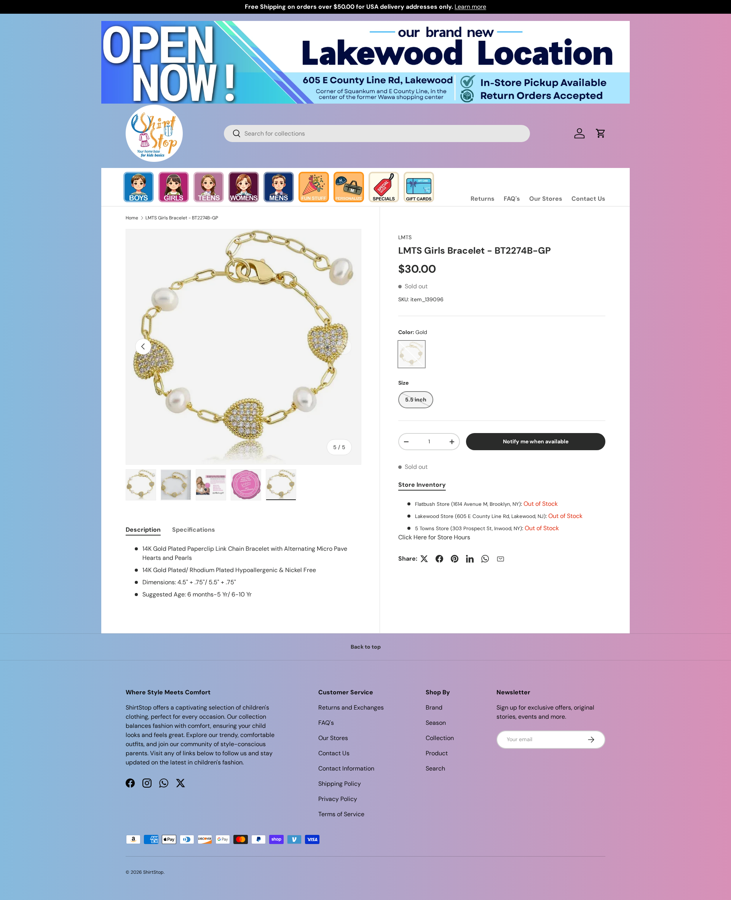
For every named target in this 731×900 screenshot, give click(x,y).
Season (436, 723)
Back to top (366, 646)
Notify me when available (535, 441)
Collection (440, 738)
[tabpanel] (501, 520)
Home (132, 218)
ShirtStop (153, 872)
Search (435, 768)
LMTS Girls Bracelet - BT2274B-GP (181, 218)
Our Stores (545, 199)
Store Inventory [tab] (422, 485)
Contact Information (346, 768)
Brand (434, 707)
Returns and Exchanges (351, 707)
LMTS (405, 237)
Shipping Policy (339, 784)
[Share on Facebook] (439, 558)
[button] (600, 133)
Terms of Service (341, 814)
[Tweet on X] (424, 558)
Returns (483, 199)
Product (437, 753)
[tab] (143, 529)
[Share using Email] (500, 558)
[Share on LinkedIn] (469, 558)
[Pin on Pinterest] (454, 558)
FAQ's (512, 199)
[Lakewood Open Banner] (365, 25)
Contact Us (588, 199)
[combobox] (377, 133)
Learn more (470, 7)
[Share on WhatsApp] (485, 558)
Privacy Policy (337, 799)
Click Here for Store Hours (434, 537)
